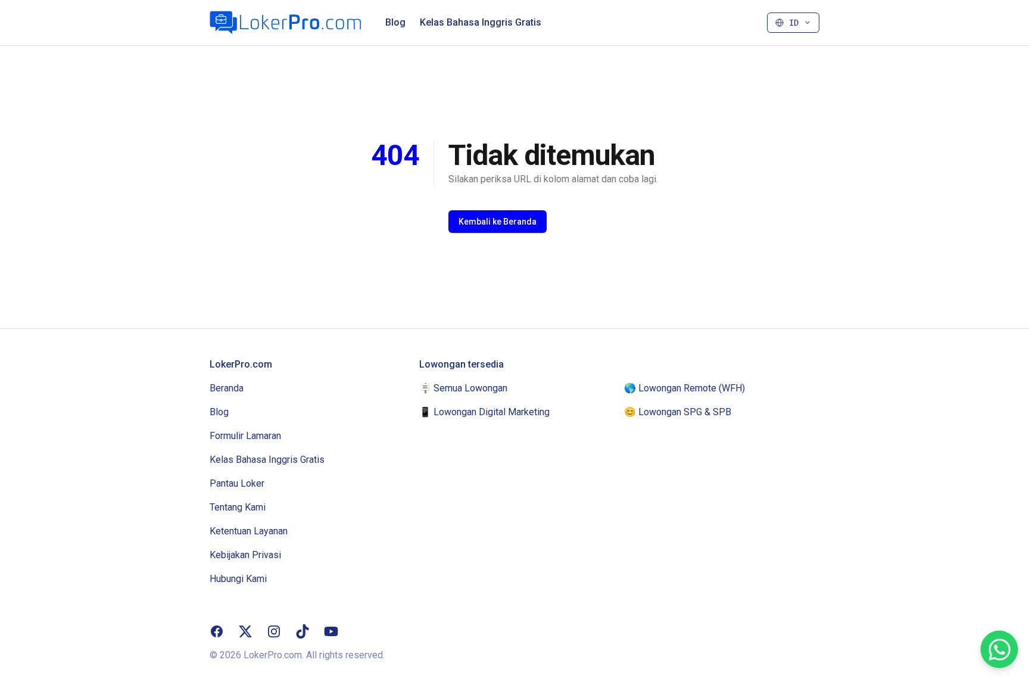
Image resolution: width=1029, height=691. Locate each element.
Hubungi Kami (238, 578)
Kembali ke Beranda (498, 221)
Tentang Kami (238, 507)
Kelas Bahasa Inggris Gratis (480, 22)
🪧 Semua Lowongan (463, 388)
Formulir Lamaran (245, 435)
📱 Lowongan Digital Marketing (484, 412)
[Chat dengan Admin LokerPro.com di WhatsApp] (999, 649)
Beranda (227, 388)
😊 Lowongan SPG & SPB (677, 412)
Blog (395, 22)
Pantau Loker (237, 483)
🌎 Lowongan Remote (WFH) (684, 388)
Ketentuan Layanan (249, 531)
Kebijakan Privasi (245, 555)
